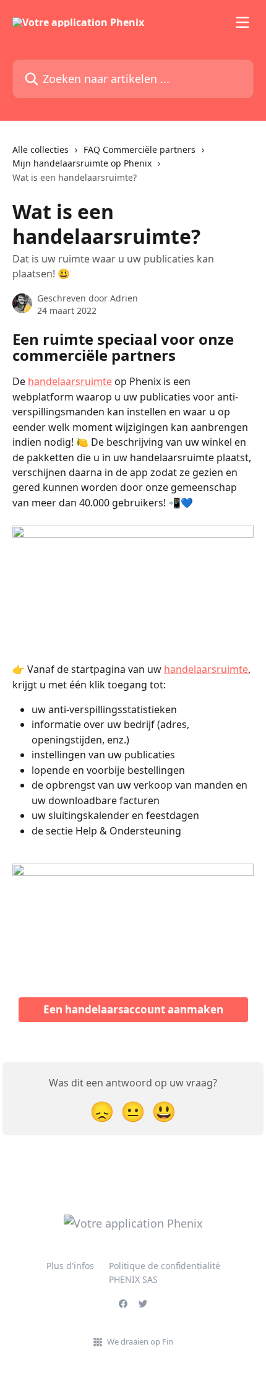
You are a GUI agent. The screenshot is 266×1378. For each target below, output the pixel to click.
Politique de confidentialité (164, 1266)
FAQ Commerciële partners (139, 149)
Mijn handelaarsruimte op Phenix (82, 163)
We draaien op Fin (140, 1341)
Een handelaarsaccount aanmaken (133, 1009)
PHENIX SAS (133, 1279)
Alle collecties (40, 149)
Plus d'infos (70, 1266)
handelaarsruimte (70, 381)
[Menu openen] (242, 22)
